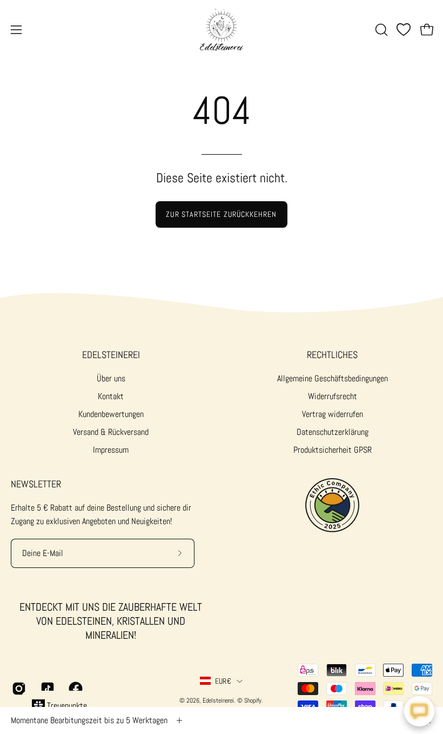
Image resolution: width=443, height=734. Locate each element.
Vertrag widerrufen (332, 414)
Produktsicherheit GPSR (332, 449)
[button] (380, 29)
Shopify (252, 700)
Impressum (111, 449)
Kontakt (111, 396)
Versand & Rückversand (111, 432)
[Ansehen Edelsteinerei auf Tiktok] (46, 688)
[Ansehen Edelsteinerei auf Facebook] (75, 688)
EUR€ (223, 681)
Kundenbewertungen (111, 414)
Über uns (111, 378)
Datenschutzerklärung (332, 432)
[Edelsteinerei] (221, 29)
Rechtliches (332, 355)
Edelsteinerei (111, 355)
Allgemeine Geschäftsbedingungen (332, 378)
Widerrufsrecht (332, 396)
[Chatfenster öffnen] (419, 711)
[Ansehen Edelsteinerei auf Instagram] (18, 688)
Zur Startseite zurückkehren (221, 214)
